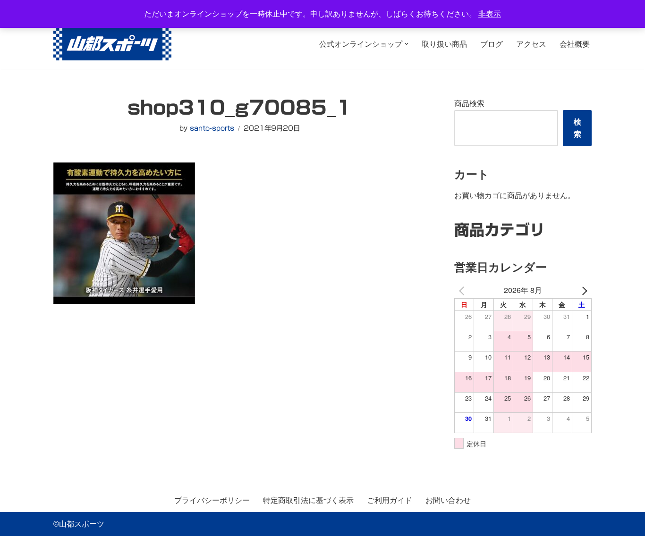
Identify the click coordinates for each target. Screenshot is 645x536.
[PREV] (463, 290)
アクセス (531, 44)
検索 (577, 128)
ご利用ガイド (389, 500)
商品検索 (469, 104)
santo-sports (212, 128)
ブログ (491, 44)
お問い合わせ (448, 500)
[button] (406, 44)
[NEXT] (583, 290)
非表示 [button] (489, 14)
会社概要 (575, 44)
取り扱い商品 (444, 44)
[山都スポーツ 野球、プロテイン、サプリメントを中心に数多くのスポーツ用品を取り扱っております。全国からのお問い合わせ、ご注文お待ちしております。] (112, 44)
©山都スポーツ (78, 524)
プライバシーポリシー (212, 500)
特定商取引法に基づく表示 (308, 500)
